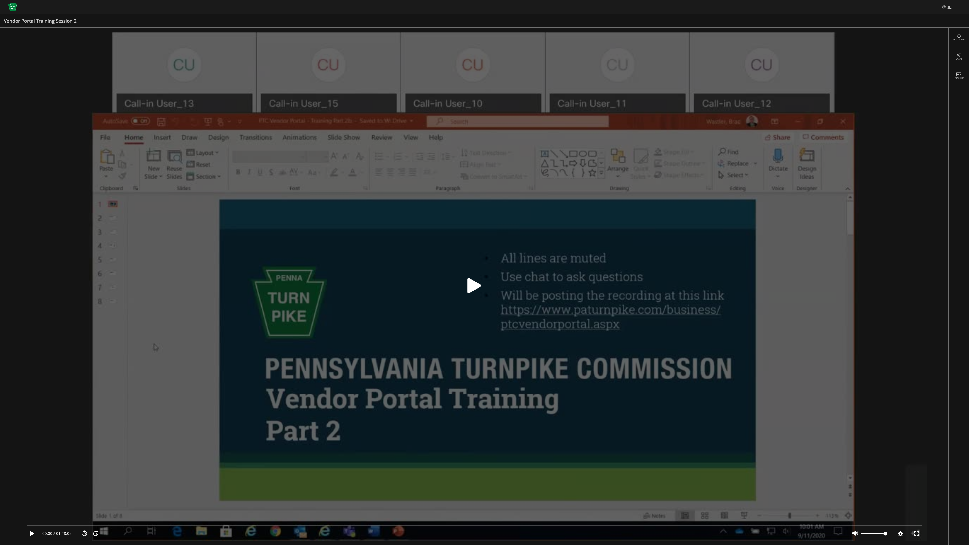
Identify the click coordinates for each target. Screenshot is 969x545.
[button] (474, 286)
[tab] (958, 37)
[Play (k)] (474, 286)
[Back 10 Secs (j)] (84, 533)
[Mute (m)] (855, 533)
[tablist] (959, 286)
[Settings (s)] (900, 533)
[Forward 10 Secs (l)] (95, 533)
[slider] (474, 525)
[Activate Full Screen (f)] (916, 533)
